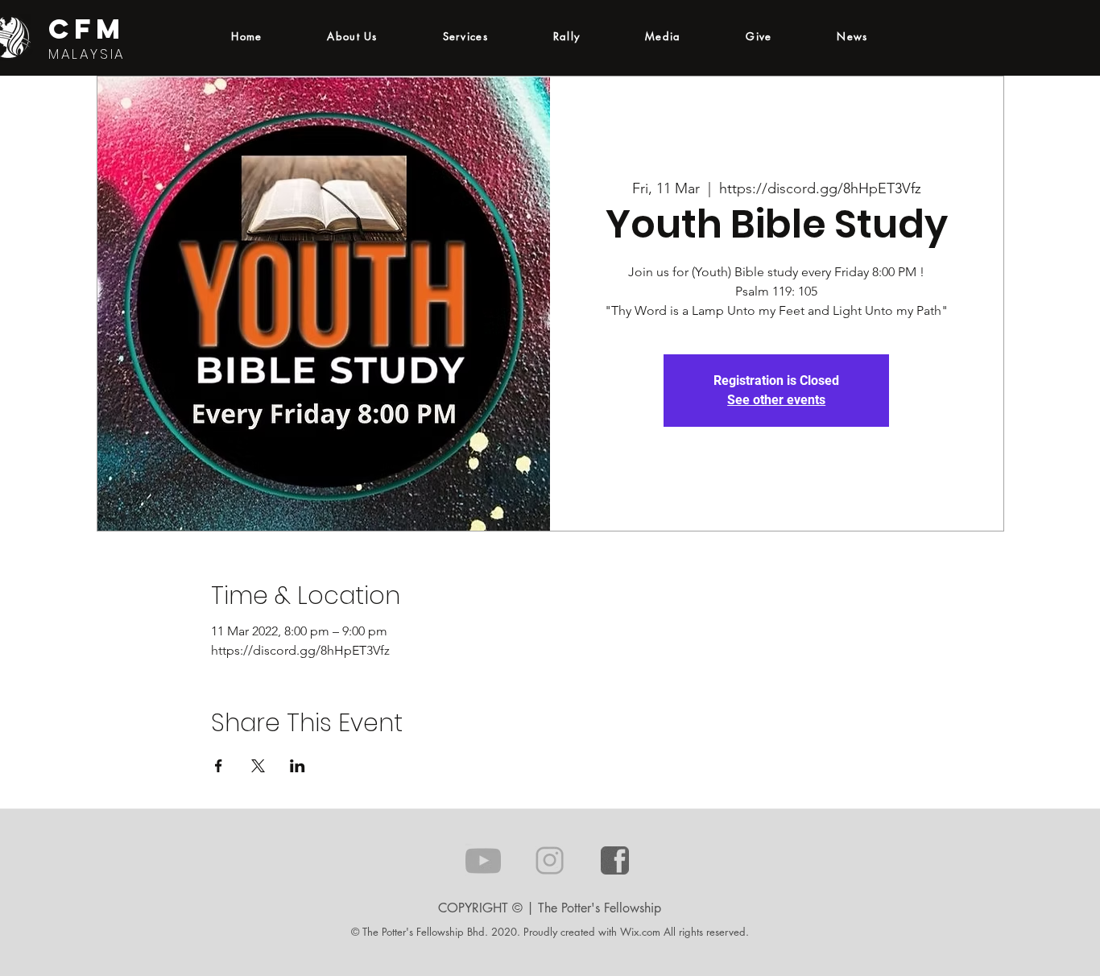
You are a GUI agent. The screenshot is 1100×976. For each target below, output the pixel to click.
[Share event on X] (258, 765)
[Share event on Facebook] (218, 765)
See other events (776, 399)
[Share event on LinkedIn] (297, 765)
